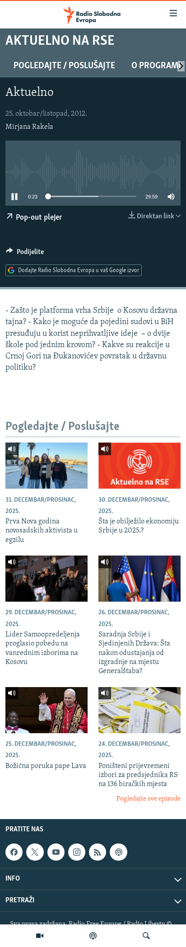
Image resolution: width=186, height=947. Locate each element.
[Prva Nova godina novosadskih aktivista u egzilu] (46, 466)
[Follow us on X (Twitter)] (34, 852)
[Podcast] (93, 935)
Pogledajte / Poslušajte (64, 66)
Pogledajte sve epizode (148, 799)
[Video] (39, 935)
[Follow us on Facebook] (14, 852)
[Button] (25, 254)
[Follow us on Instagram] (76, 852)
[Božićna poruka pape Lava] (46, 710)
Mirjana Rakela (29, 127)
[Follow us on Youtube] (56, 852)
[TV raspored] (118, 852)
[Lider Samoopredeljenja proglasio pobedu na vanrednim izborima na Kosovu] (46, 579)
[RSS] (97, 852)
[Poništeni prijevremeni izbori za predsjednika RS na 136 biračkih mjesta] (139, 710)
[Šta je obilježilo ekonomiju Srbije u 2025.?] (139, 466)
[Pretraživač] (146, 935)
